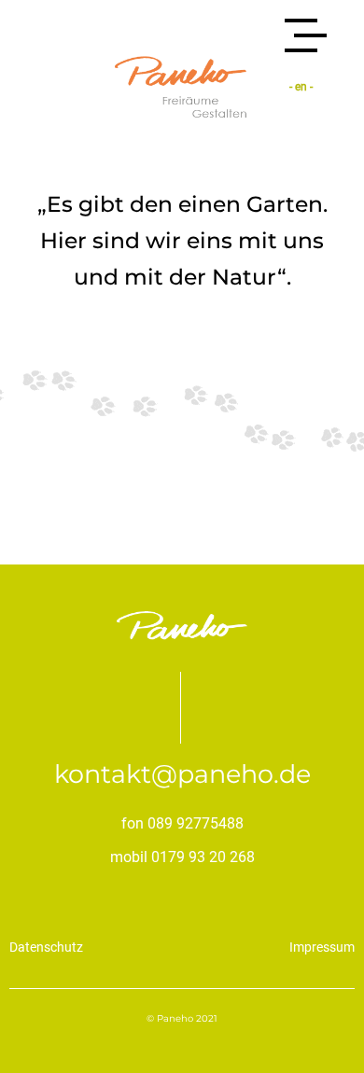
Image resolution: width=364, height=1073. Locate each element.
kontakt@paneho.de (182, 774)
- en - (301, 86)
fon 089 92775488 (182, 823)
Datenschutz (46, 947)
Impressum (322, 947)
